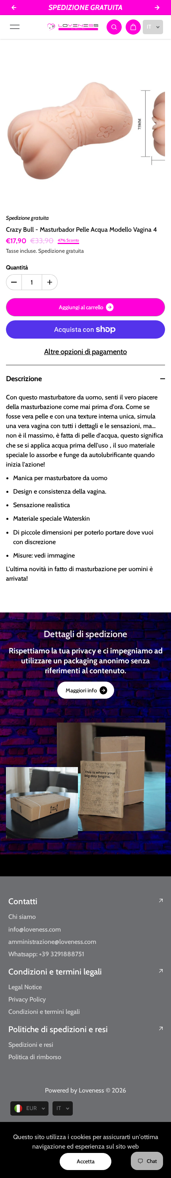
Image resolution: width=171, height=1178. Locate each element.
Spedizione (51, 251)
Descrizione (24, 378)
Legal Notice (25, 987)
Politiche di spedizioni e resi (58, 1029)
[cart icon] (133, 27)
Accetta (86, 1161)
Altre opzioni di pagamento (85, 351)
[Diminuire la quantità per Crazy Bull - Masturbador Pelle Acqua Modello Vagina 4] (14, 282)
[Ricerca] (114, 27)
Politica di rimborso (34, 1057)
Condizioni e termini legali (55, 971)
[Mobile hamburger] (14, 27)
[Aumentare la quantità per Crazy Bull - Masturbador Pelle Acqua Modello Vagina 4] (50, 282)
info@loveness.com (34, 929)
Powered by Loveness (75, 1090)
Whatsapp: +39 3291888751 (46, 954)
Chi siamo (22, 916)
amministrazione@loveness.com (52, 941)
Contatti (22, 901)
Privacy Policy (27, 999)
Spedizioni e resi (30, 1044)
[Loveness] (73, 27)
